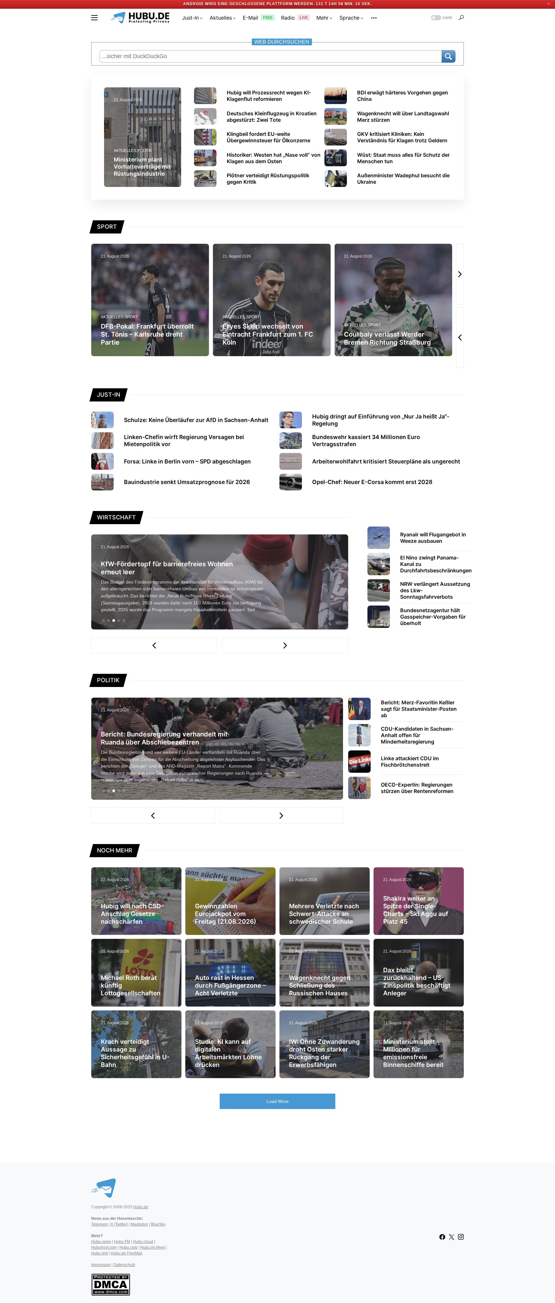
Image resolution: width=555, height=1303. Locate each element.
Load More (278, 1101)
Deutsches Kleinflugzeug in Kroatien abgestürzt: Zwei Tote (272, 116)
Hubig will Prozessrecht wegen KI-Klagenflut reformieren (269, 95)
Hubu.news (101, 1241)
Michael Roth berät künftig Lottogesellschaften (131, 985)
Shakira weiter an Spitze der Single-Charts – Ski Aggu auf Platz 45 (415, 909)
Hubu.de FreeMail (126, 1253)
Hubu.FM (122, 1241)
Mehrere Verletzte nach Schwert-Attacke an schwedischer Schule (324, 913)
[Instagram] (461, 1237)
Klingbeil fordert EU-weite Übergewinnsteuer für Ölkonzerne (268, 137)
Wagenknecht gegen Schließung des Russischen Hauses (319, 985)
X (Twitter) (119, 1224)
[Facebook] (442, 1237)
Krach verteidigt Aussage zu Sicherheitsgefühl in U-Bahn (135, 1053)
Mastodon (139, 1224)
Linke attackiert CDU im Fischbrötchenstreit (410, 761)
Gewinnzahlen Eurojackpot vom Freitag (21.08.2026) (225, 913)
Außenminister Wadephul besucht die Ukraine (403, 178)
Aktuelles (125, 150)
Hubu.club (128, 1247)
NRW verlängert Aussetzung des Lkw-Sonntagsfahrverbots (435, 590)
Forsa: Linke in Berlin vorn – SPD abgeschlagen (187, 461)
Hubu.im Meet (152, 1247)
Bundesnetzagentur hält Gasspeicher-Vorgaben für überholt (433, 616)
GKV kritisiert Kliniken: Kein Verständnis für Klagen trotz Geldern (402, 137)
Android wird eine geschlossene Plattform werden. (250, 4)
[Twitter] (451, 1237)
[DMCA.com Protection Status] (110, 1284)
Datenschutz (124, 1265)
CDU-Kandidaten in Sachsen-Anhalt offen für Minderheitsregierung (417, 735)
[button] (94, 17)
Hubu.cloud (143, 1241)
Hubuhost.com (104, 1247)
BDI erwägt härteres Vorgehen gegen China (402, 95)
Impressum (100, 1265)
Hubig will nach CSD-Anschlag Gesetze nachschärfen (132, 913)
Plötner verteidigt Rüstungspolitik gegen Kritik (268, 178)
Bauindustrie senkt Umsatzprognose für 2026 (187, 482)
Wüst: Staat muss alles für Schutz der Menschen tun (403, 158)
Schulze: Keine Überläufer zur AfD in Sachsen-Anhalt (196, 420)
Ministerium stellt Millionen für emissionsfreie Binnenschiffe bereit (413, 1053)
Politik (144, 150)
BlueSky (158, 1224)
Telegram (99, 1224)
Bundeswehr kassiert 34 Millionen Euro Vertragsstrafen (366, 440)
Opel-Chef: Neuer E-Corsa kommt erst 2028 (372, 482)
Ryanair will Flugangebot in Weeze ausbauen (433, 537)
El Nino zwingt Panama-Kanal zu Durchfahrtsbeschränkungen (436, 564)
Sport (131, 317)
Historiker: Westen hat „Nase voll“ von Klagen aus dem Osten (274, 158)
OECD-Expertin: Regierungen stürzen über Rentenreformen (417, 787)
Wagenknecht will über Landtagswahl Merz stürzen (403, 116)
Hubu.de (140, 1207)
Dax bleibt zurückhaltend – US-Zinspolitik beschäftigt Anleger (416, 981)
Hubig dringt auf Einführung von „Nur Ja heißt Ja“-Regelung (380, 420)
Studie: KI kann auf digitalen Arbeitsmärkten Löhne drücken (228, 1053)
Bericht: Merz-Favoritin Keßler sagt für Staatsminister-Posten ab (419, 708)
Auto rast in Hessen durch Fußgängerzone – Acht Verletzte (230, 985)
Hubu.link (99, 1253)
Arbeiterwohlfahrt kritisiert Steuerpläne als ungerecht (386, 461)
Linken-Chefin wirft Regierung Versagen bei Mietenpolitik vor (184, 440)
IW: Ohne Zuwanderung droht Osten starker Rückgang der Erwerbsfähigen (324, 1053)
